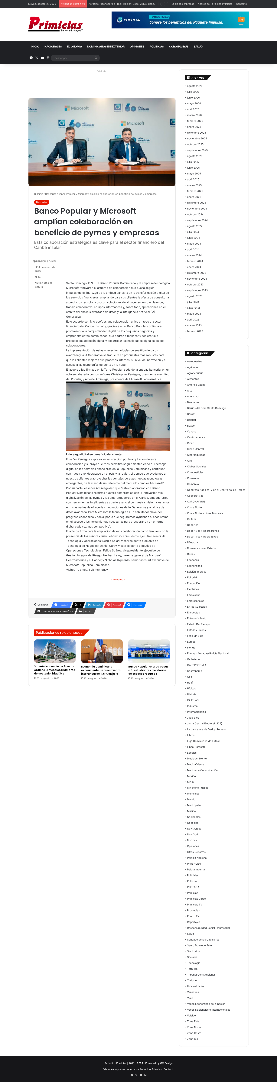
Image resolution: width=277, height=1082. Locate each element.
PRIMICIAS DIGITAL (47, 261)
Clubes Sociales (196, 466)
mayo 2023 (194, 313)
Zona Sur (192, 1038)
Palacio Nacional (197, 857)
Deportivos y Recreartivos (203, 530)
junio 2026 (193, 97)
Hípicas (191, 688)
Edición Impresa (196, 571)
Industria (192, 705)
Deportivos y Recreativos (202, 536)
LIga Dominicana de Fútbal (203, 740)
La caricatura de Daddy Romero (206, 729)
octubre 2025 (195, 144)
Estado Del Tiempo (198, 624)
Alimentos (193, 378)
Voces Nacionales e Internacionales (208, 1009)
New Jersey (194, 828)
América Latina (196, 384)
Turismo (192, 980)
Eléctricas (193, 589)
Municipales (194, 805)
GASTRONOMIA (196, 665)
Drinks (191, 554)
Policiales (192, 875)
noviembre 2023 (197, 278)
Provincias (193, 910)
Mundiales (193, 793)
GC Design (166, 1063)
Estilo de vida (195, 635)
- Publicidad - (118, 579)
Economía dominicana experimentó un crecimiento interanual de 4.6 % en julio (101, 670)
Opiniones (137, 46)
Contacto (241, 3)
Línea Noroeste (196, 746)
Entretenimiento (196, 618)
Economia (74, 46)
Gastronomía (195, 670)
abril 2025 (193, 179)
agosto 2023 (195, 296)
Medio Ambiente (197, 758)
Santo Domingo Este (199, 945)
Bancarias (50, 193)
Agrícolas (192, 367)
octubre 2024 (195, 214)
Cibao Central (195, 448)
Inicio (35, 46)
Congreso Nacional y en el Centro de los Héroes (216, 489)
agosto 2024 (195, 226)
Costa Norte (194, 507)
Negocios (192, 822)
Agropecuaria (195, 373)
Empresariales (195, 600)
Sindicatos (193, 951)
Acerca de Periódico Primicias (215, 3)
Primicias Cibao (196, 898)
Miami (190, 781)
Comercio (193, 484)
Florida (191, 647)
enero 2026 (194, 126)
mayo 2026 (194, 103)
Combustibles (195, 472)
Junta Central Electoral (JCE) (204, 723)
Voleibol (191, 1015)
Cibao (190, 443)
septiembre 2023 (197, 290)
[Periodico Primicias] (55, 24)
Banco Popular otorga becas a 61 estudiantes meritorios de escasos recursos (148, 670)
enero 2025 (194, 196)
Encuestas (193, 612)
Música (191, 811)
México (191, 776)
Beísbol (191, 419)
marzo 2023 (194, 325)
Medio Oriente (195, 764)
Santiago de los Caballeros (203, 939)
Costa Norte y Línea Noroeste (205, 513)
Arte (189, 390)
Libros (190, 735)
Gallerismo (193, 659)
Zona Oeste (194, 1033)
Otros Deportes (196, 851)
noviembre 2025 (197, 138)
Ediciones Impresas (182, 3)
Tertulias (192, 968)
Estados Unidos (196, 630)
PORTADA (193, 887)
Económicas (194, 565)
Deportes (192, 524)
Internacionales (196, 711)
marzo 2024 (194, 255)
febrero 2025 (195, 191)
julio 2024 (193, 231)
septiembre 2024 (197, 220)
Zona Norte (194, 1027)
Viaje (190, 997)
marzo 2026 (194, 115)
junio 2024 (193, 237)
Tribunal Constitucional (201, 974)
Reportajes (193, 922)
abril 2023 (193, 319)
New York (193, 834)
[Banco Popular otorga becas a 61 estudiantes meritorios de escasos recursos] (149, 651)
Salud (198, 46)
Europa (191, 641)
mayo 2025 (194, 173)
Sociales (192, 957)
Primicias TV (194, 904)
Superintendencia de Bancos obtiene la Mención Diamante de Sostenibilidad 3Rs (54, 669)
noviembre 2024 (197, 208)
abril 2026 (193, 109)
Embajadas (193, 594)
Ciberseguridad (196, 454)
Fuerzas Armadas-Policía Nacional (208, 653)
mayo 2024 (194, 243)
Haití (190, 682)
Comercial (193, 478)
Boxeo (191, 425)
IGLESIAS (193, 700)
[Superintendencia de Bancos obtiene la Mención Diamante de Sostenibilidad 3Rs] (55, 651)
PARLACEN (194, 863)
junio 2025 (193, 167)
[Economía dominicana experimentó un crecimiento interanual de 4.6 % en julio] (102, 651)
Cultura (191, 519)
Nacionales (53, 46)
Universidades (195, 986)
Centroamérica (196, 437)
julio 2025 (193, 161)
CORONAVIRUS (178, 46)
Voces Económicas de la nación (206, 1003)
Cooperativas (195, 495)
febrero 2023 (195, 331)
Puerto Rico (194, 916)
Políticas (157, 46)
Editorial (192, 577)
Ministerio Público (197, 787)
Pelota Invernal (196, 869)
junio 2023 (193, 307)
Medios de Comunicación (202, 770)
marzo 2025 (194, 185)
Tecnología (193, 962)
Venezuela (193, 992)
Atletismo (192, 396)
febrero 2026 (195, 120)
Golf (189, 676)
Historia (191, 694)
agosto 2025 (194, 156)
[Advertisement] (102, 82)
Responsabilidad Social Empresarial (208, 927)
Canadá (192, 431)
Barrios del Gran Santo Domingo (206, 408)
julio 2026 (193, 91)
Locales (192, 752)
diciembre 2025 (196, 132)
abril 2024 (193, 249)
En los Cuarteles (197, 606)
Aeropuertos (194, 361)
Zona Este (193, 1021)
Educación (193, 583)
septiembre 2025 (197, 150)
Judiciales (193, 717)
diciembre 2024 (196, 202)
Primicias (192, 892)
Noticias (192, 840)
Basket (191, 413)
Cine (190, 460)
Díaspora (192, 542)
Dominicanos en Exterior (106, 46)
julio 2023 (193, 302)
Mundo (191, 799)
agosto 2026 (195, 85)
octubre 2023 (195, 284)
